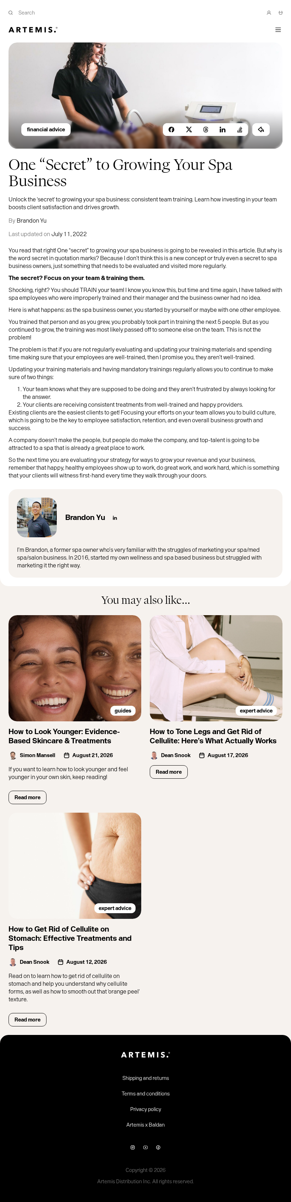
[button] (278, 29)
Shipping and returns (145, 1078)
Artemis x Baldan (145, 1125)
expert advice (256, 711)
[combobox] (136, 12)
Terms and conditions (146, 1094)
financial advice (46, 129)
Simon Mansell (37, 755)
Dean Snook (176, 755)
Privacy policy (145, 1109)
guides (123, 711)
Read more (27, 797)
